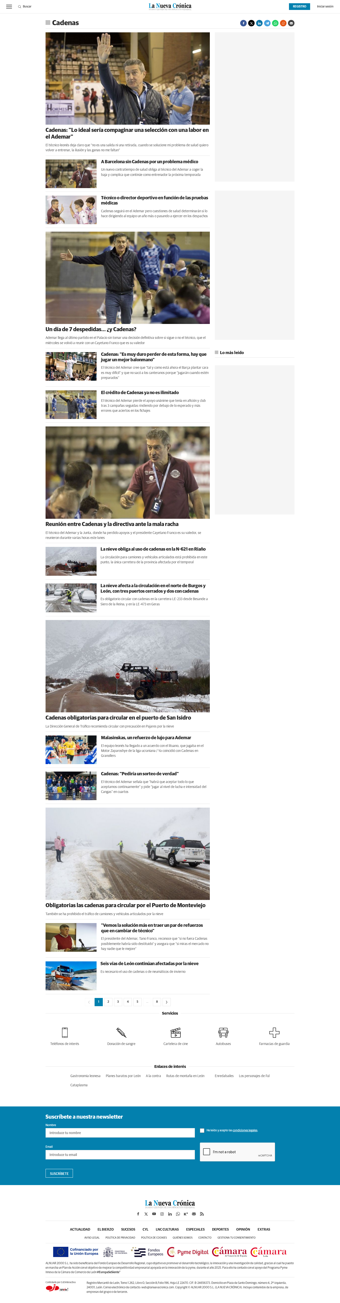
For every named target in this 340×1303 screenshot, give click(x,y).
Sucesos (128, 1229)
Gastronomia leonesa (85, 1076)
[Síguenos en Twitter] (146, 1214)
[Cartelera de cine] (176, 1035)
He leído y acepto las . (232, 1130)
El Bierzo (106, 1229)
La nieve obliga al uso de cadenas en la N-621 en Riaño (153, 549)
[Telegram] (267, 23)
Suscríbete (59, 1174)
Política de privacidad (120, 1237)
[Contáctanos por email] (194, 1214)
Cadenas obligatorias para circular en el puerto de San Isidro (118, 718)
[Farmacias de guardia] (274, 1035)
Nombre (51, 1125)
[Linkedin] (259, 23)
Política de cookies (154, 1237)
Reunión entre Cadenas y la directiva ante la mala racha (112, 524)
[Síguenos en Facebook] (138, 1214)
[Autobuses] (223, 1035)
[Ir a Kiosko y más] (186, 1214)
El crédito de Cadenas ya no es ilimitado (140, 393)
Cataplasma (79, 1085)
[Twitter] (251, 23)
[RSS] (202, 1214)
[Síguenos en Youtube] (154, 1214)
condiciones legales (245, 1130)
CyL (145, 1229)
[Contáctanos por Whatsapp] (178, 1214)
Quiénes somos (182, 1237)
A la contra (153, 1076)
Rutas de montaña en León (185, 1076)
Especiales (195, 1229)
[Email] (291, 23)
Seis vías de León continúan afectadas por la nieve (150, 964)
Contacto (205, 1237)
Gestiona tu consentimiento (237, 1237)
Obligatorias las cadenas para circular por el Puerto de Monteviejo (126, 905)
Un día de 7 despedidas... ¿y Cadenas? (91, 329)
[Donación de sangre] (121, 1035)
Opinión (243, 1229)
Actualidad (80, 1229)
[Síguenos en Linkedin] (170, 1214)
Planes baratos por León (123, 1076)
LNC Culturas (167, 1229)
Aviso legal (92, 1237)
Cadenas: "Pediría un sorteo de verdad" (140, 774)
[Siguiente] (166, 1002)
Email (49, 1147)
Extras (264, 1229)
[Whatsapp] (275, 23)
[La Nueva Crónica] (170, 1207)
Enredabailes (224, 1076)
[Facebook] (243, 23)
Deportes (220, 1229)
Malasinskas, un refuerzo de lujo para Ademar (146, 738)
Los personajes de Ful (254, 1076)
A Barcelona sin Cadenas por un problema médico (149, 162)
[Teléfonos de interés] (65, 1035)
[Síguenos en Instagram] (162, 1214)
